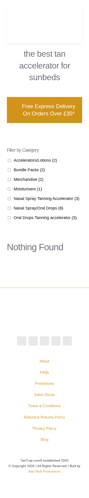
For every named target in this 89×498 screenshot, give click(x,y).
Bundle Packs (29, 170)
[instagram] (33, 340)
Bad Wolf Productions (44, 471)
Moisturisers (28, 189)
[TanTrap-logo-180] (28, 15)
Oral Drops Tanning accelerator (45, 217)
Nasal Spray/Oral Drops (38, 208)
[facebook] (21, 340)
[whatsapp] (55, 340)
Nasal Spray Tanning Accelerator (46, 198)
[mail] (67, 340)
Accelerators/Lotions (35, 160)
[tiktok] (44, 340)
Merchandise (28, 179)
